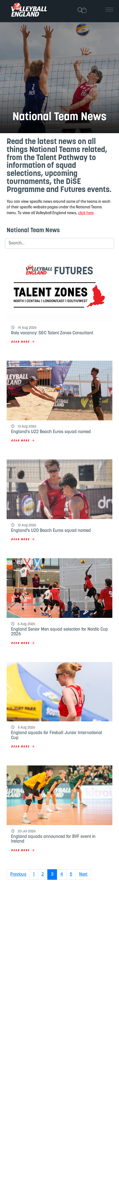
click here (86, 213)
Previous (18, 874)
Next (83, 874)
